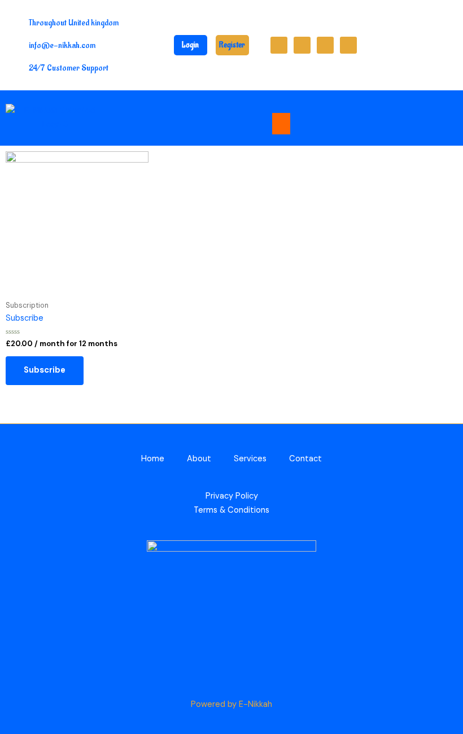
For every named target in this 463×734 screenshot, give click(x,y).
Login (190, 45)
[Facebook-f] (278, 45)
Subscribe (44, 370)
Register (232, 45)
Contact (305, 458)
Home (152, 458)
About (199, 458)
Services (250, 458)
